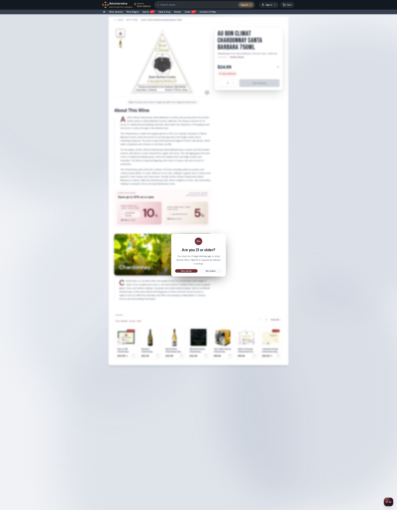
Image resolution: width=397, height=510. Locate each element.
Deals (190, 11)
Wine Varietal (116, 11)
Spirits (149, 11)
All (104, 11)
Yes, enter (186, 270)
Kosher (177, 11)
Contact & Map (208, 11)
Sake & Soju (164, 11)
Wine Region (132, 11)
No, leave (211, 270)
